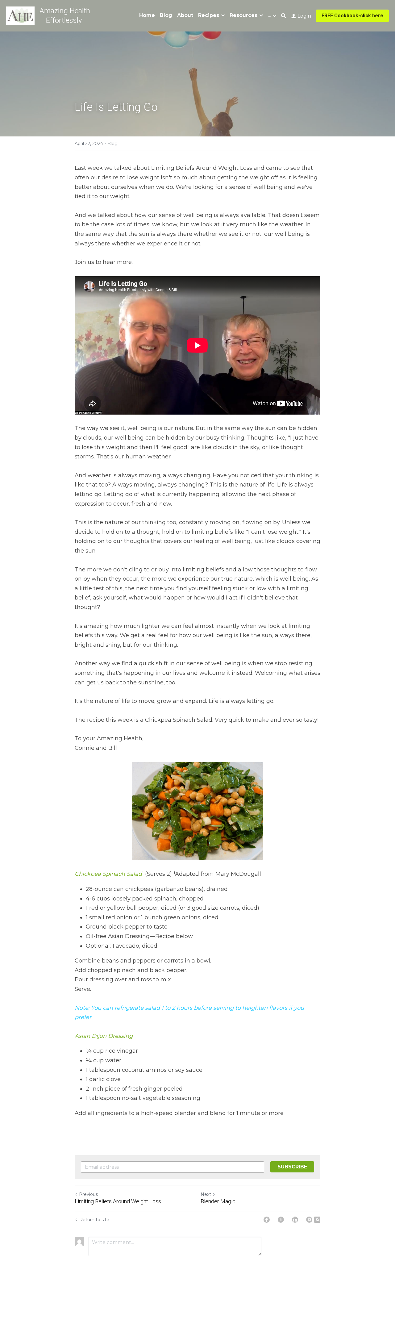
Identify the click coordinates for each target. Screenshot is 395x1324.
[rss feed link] (317, 1220)
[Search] (283, 16)
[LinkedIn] (295, 1220)
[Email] (309, 1220)
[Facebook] (267, 1220)
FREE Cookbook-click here (352, 16)
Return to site (94, 1219)
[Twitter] (281, 1220)
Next (206, 1194)
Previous (88, 1194)
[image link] (20, 15)
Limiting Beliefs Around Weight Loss (118, 1201)
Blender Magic (218, 1201)
